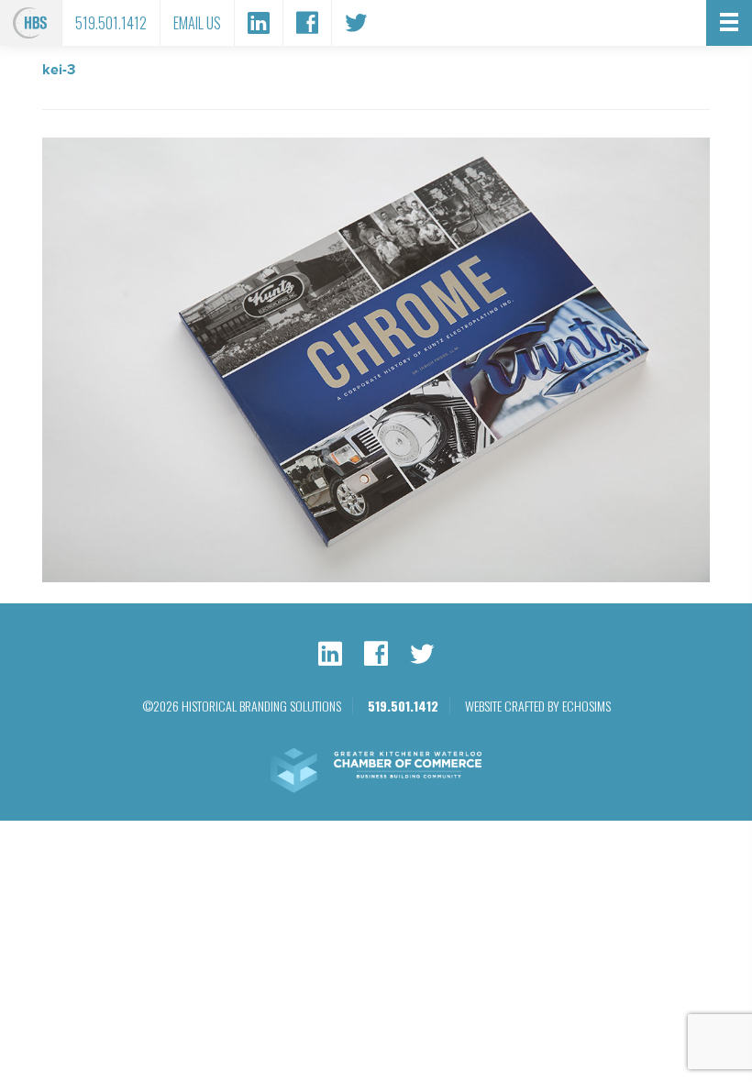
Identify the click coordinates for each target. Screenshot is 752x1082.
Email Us (197, 23)
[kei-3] (376, 578)
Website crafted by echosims (538, 705)
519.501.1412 (111, 23)
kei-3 (58, 70)
